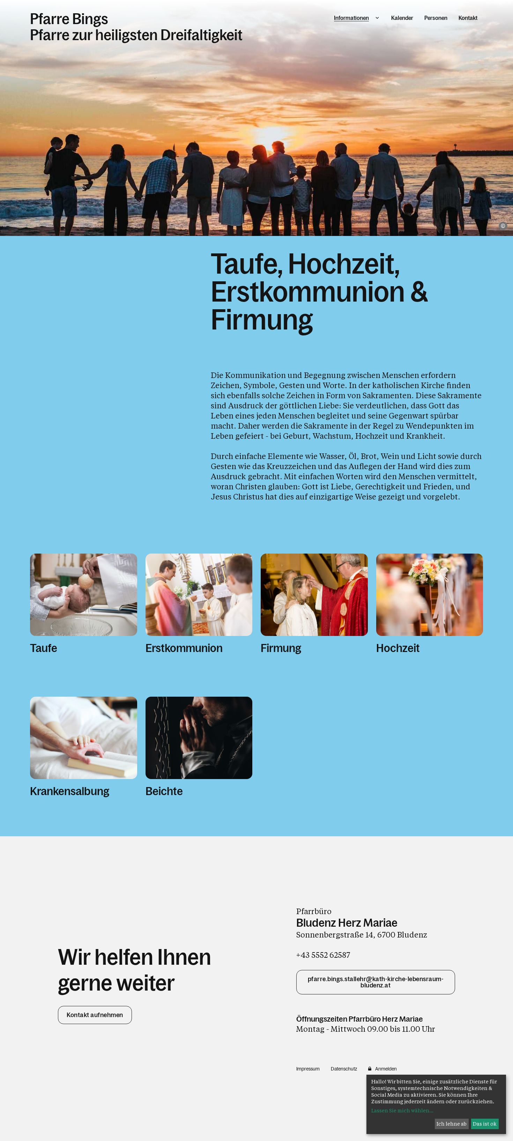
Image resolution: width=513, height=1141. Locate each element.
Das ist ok (485, 1123)
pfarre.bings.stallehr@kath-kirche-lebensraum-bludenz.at (376, 982)
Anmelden (386, 1068)
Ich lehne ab (452, 1123)
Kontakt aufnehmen (95, 1015)
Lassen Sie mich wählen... (402, 1110)
